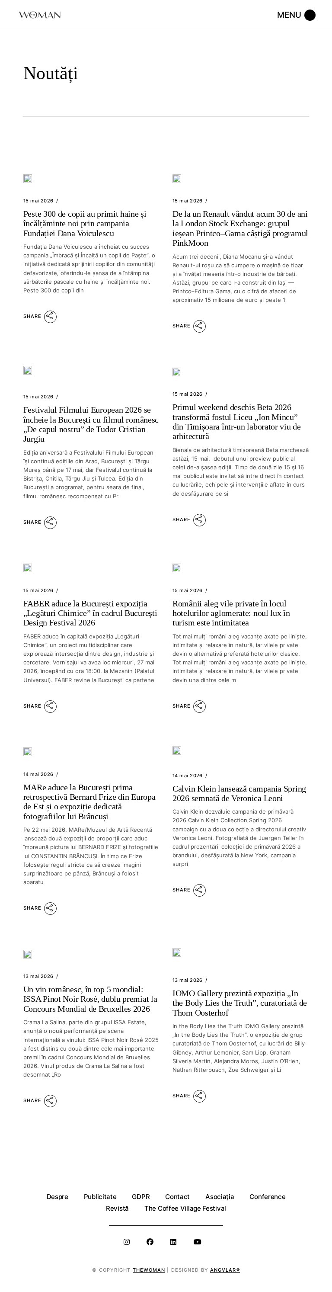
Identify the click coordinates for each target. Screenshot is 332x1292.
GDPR (141, 1197)
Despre (57, 1197)
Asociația (219, 1197)
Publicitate (100, 1197)
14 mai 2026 (38, 774)
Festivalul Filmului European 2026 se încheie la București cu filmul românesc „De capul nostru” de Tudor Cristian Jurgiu (91, 424)
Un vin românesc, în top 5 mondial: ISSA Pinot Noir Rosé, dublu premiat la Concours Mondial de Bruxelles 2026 (90, 998)
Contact (177, 1197)
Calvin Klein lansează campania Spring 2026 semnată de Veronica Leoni (239, 793)
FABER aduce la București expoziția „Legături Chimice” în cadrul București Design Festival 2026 (90, 613)
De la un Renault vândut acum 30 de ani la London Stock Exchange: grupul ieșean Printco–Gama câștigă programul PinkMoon (240, 228)
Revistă (117, 1208)
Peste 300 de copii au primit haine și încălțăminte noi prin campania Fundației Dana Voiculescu (85, 223)
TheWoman (149, 1270)
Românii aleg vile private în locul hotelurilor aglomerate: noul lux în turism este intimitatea (231, 613)
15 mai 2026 (38, 201)
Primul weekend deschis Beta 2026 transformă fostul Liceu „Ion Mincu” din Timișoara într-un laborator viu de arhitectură (236, 421)
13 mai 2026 (38, 976)
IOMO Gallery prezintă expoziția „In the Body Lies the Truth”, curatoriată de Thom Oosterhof (239, 1002)
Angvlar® (225, 1270)
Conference (267, 1197)
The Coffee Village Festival (185, 1208)
